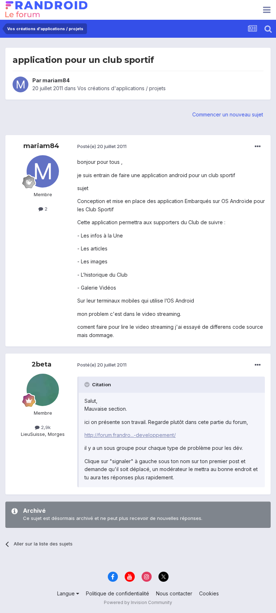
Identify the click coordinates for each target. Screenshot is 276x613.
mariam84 (56, 80)
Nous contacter (174, 593)
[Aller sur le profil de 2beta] (43, 390)
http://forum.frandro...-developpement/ (130, 435)
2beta (41, 364)
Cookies (209, 593)
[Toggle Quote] (87, 384)
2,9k (45, 427)
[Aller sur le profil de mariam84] (20, 84)
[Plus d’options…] (257, 146)
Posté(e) (101, 146)
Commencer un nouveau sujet (227, 114)
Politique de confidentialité (117, 593)
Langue (66, 593)
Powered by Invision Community (138, 602)
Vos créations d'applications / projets (121, 88)
